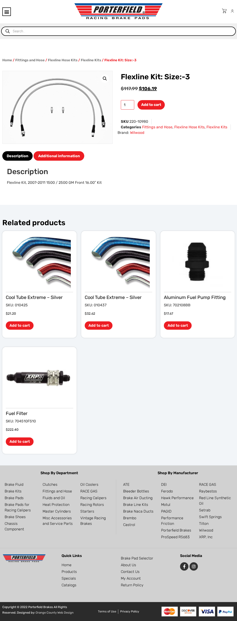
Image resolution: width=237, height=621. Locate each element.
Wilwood (137, 132)
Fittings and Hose (30, 60)
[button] (6, 11)
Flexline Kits (91, 60)
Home (7, 60)
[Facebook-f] (184, 566)
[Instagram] (194, 566)
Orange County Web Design (55, 612)
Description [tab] (17, 156)
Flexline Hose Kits (63, 60)
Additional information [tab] (59, 156)
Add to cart (151, 104)
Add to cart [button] (19, 325)
